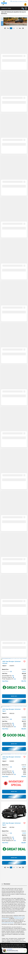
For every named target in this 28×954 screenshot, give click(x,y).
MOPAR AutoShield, (19, 918)
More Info (14, 696)
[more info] (14, 659)
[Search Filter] (23, 8)
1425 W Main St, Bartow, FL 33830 (19, 1)
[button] (2, 948)
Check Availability (14, 701)
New (2, 19)
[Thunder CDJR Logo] (4, 5)
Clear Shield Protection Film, (8, 922)
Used (2, 23)
